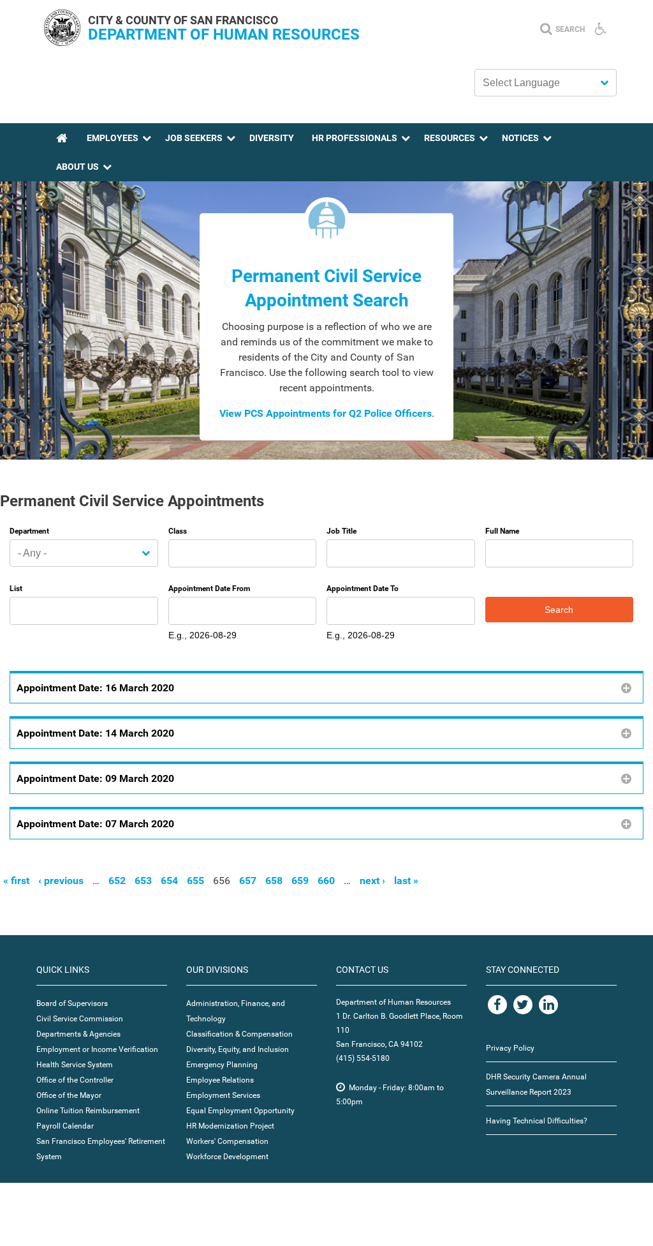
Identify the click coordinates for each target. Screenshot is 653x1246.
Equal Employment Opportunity (240, 1110)
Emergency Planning (222, 1064)
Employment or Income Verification (97, 1049)
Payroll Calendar (65, 1126)
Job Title (341, 531)
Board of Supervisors (72, 1003)
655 (195, 880)
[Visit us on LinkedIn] (548, 1004)
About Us (77, 166)
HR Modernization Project (230, 1126)
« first (16, 880)
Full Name (502, 531)
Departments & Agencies (78, 1034)
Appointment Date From (209, 588)
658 (273, 880)
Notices (520, 138)
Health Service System (74, 1064)
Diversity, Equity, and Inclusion (237, 1049)
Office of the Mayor (68, 1095)
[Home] (62, 42)
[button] (326, 687)
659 (300, 880)
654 (169, 880)
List (16, 588)
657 (247, 880)
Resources (449, 138)
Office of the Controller (75, 1080)
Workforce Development (227, 1156)
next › (372, 880)
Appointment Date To (362, 588)
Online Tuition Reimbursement (88, 1110)
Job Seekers (194, 138)
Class (177, 531)
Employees (112, 138)
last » (406, 880)
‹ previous (61, 880)
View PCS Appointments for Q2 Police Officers (325, 413)
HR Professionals (354, 138)
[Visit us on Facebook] (497, 1004)
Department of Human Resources (224, 34)
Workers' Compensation (227, 1141)
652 (117, 880)
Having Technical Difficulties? (536, 1120)
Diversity (271, 138)
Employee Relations (220, 1080)
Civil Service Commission (79, 1018)
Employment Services (223, 1095)
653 (143, 880)
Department (29, 531)
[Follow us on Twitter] (522, 1004)
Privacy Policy (510, 1048)
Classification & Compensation (239, 1034)
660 (326, 880)
